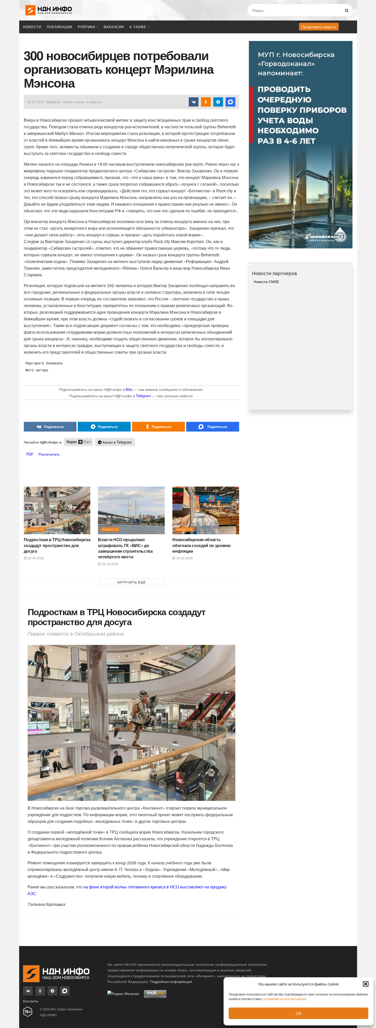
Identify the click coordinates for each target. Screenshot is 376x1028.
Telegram (143, 395)
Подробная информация (171, 981)
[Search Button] (347, 10)
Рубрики (86, 26)
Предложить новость (319, 26)
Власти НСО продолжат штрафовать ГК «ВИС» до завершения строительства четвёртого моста (125, 548)
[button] (365, 984)
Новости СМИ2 (266, 281)
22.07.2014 (36, 101)
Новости (32, 26)
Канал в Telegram (117, 442)
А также (137, 26)
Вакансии (114, 26)
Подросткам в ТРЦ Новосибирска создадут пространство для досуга (57, 545)
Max (129, 389)
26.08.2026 (35, 557)
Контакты (30, 1000)
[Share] (50, 427)
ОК (298, 1013)
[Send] (212, 427)
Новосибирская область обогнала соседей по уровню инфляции (201, 545)
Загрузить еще (131, 582)
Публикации (59, 26)
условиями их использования (285, 998)
